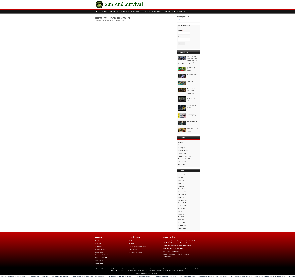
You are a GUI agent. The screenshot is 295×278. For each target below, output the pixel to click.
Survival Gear (182, 153)
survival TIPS (169, 11)
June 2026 (181, 180)
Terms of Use (173, 270)
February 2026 (182, 192)
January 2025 (182, 228)
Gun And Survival (124, 4)
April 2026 (181, 186)
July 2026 (180, 178)
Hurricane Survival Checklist (124, 276)
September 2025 (183, 206)
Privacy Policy (133, 249)
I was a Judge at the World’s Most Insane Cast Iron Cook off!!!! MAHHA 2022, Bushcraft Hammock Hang (238, 276)
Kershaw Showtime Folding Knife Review (145, 276)
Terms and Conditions (135, 252)
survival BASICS (136, 11)
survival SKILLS (157, 11)
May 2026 (181, 183)
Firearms (147, 11)
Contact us (132, 241)
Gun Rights (125, 11)
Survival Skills (182, 162)
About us (131, 244)
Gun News (104, 11)
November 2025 (182, 200)
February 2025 (182, 225)
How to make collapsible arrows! (40, 276)
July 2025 (180, 211)
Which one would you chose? (167, 276)
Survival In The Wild (184, 159)
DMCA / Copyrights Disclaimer (137, 246)
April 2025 (181, 220)
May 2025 (181, 217)
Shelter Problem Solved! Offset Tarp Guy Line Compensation (69, 276)
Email (180, 37)
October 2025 (182, 203)
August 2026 (181, 175)
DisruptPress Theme (153, 273)
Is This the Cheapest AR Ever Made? (18, 276)
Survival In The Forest (184, 156)
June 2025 (181, 214)
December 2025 (182, 197)
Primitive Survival (183, 150)
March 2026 (181, 189)
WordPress (144, 273)
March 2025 (181, 222)
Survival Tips (182, 164)
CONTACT (180, 11)
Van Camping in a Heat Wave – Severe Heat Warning (193, 276)
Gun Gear (181, 142)
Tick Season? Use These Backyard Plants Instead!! (177, 246)
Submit (181, 44)
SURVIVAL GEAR (114, 11)
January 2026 (182, 194)
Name (180, 30)
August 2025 (181, 208)
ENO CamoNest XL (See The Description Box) (100, 276)
